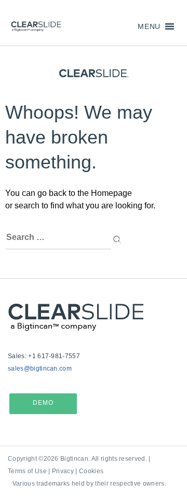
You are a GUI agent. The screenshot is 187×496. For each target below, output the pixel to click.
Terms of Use (27, 471)
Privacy (63, 471)
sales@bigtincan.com (40, 368)
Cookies (91, 471)
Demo (43, 402)
